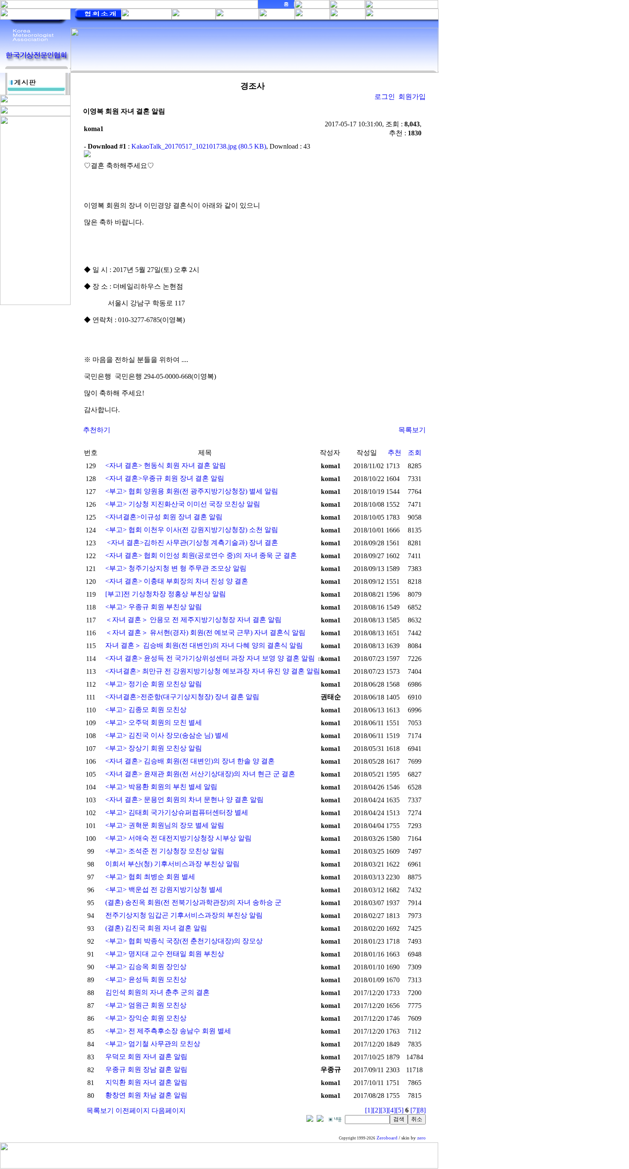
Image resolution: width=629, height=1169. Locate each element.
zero (421, 1138)
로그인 (384, 96)
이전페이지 (133, 1110)
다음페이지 (168, 1110)
